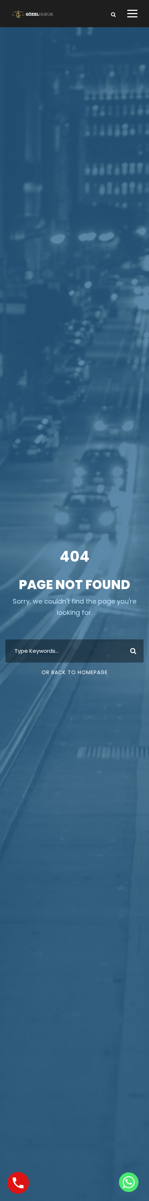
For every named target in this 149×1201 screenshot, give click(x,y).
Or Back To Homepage (75, 672)
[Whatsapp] (129, 1182)
